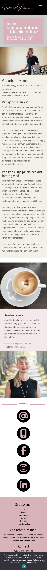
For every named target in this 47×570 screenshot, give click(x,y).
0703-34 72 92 (18, 347)
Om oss (24, 518)
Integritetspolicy (23, 524)
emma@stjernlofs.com (21, 343)
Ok (24, 566)
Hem (23, 509)
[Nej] (44, 561)
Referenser (23, 515)
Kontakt (23, 521)
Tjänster (23, 512)
